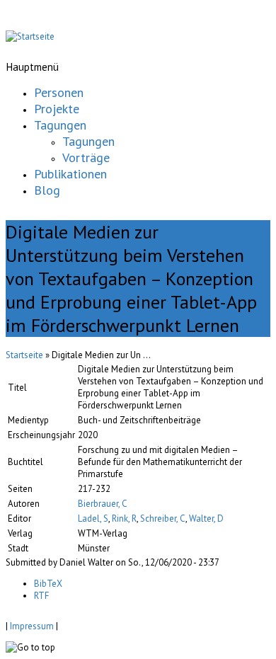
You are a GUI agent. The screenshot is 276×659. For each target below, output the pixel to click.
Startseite (24, 355)
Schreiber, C (162, 518)
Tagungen (60, 125)
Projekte (56, 109)
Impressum (32, 626)
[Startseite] (30, 36)
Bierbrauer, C (102, 504)
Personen (59, 92)
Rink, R (124, 518)
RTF (41, 596)
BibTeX (48, 584)
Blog (47, 190)
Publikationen (70, 174)
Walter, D (206, 518)
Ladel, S (93, 518)
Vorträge (86, 157)
